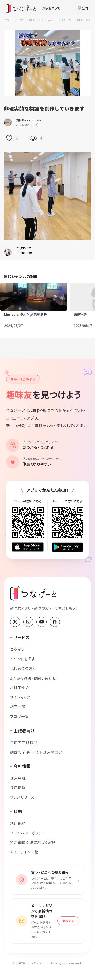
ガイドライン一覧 (24, 851)
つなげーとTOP (14, 20)
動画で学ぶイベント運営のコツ (36, 752)
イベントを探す (22, 658)
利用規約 (18, 823)
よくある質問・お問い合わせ (33, 678)
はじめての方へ (23, 668)
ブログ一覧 (65, 20)
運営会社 (18, 778)
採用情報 (18, 787)
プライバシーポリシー (28, 832)
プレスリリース (22, 797)
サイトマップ (20, 697)
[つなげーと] (33, 593)
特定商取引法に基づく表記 (32, 842)
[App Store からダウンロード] (28, 547)
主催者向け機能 (23, 742)
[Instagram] (28, 622)
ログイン (17, 649)
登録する (68, 921)
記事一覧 (18, 706)
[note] (55, 622)
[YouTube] (41, 622)
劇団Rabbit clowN (40, 20)
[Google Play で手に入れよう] (68, 547)
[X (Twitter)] (15, 622)
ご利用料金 (19, 687)
